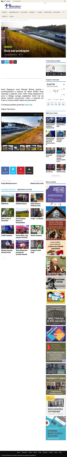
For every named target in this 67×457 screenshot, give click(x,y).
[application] (56, 70)
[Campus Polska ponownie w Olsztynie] (61, 134)
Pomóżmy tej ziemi (61, 171)
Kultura (24, 12)
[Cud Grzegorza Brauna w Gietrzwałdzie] (22, 212)
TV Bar (39, 12)
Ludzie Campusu (6, 235)
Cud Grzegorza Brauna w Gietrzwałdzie (20, 220)
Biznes (32, 12)
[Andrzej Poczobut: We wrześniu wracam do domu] (50, 120)
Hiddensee (4, 204)
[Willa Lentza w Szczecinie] (7, 212)
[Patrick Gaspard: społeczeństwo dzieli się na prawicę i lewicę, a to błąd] (50, 134)
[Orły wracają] (50, 167)
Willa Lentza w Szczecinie (6, 219)
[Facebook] (64, 1)
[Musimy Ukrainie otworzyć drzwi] (7, 244)
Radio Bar (47, 12)
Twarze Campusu (36, 235)
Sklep (12, 16)
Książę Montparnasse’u (9, 183)
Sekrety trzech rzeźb (36, 183)
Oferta (4, 16)
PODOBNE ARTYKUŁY (8, 189)
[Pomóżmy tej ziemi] (61, 167)
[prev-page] (2, 258)
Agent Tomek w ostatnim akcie (36, 205)
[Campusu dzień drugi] (37, 244)
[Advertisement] (45, 6)
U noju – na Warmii (37, 218)
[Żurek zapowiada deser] (61, 120)
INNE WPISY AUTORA (24, 189)
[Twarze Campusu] (37, 229)
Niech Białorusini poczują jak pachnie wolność (21, 252)
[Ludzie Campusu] (7, 229)
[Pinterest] (11, 62)
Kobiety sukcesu (21, 204)
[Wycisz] (61, 74)
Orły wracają (49, 171)
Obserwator (13, 12)
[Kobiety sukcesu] (22, 197)
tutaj (26, 105)
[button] (64, 12)
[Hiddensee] (7, 197)
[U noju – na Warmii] (37, 212)
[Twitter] (7, 62)
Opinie (4, 12)
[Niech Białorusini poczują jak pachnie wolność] (22, 244)
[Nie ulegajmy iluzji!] (50, 150)
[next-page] (5, 258)
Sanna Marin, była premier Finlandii (22, 236)
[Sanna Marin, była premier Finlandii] (22, 229)
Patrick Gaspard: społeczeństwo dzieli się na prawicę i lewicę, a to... (50, 141)
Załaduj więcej (55, 175)
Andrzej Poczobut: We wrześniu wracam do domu (50, 126)
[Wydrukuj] (15, 62)
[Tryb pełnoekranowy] (64, 74)
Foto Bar (56, 12)
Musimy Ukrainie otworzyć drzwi (6, 251)
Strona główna (4, 20)
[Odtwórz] (48, 74)
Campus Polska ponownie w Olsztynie (60, 140)
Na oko (18, 216)
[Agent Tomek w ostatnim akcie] (37, 197)
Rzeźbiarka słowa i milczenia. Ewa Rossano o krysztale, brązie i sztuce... (61, 158)
